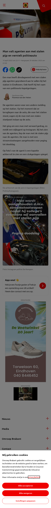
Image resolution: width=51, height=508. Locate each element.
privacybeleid (34, 477)
